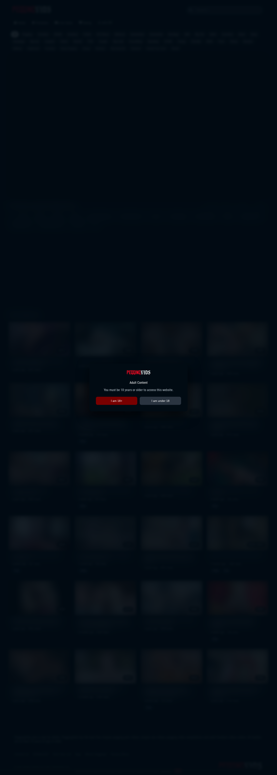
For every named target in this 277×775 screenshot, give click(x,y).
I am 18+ (116, 400)
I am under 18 (160, 400)
